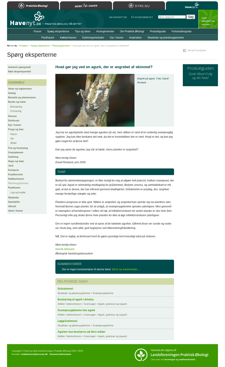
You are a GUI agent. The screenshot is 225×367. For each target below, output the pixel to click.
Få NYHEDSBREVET (142, 17)
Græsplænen (15, 152)
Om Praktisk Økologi (132, 31)
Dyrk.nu (139, 5)
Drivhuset (13, 120)
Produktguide (158, 31)
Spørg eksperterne (58, 31)
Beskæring (16, 106)
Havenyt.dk (192, 5)
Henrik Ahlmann (65, 249)
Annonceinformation (60, 354)
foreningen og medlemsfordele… (180, 359)
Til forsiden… (26, 20)
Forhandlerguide (182, 31)
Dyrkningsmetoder (93, 37)
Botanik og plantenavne (22, 97)
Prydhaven (14, 187)
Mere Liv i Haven (86, 5)
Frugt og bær (16, 129)
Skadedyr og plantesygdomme (165, 37)
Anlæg (12, 93)
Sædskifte (14, 202)
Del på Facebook (197, 50)
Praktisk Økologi (33, 5)
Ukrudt (12, 206)
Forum (37, 31)
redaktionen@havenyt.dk (34, 354)
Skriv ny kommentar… (126, 269)
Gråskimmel (65, 288)
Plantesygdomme (18, 183)
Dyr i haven (14, 125)
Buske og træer (17, 101)
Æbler (13, 143)
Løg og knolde (17, 192)
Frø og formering (18, 148)
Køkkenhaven (16, 178)
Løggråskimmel (67, 321)
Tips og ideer (83, 31)
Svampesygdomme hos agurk (76, 310)
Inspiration (135, 37)
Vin (12, 138)
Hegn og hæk (16, 161)
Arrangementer (105, 31)
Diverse (12, 116)
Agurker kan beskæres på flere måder (81, 331)
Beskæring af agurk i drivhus (76, 299)
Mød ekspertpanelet (19, 71)
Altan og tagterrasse (20, 88)
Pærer (13, 134)
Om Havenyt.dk (118, 17)
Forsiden (23, 45)
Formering (15, 111)
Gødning (13, 156)
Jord (10, 165)
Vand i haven (15, 210)
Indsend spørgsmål (19, 67)
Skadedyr (13, 197)
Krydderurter (15, 174)
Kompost (13, 170)
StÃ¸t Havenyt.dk (208, 19)
